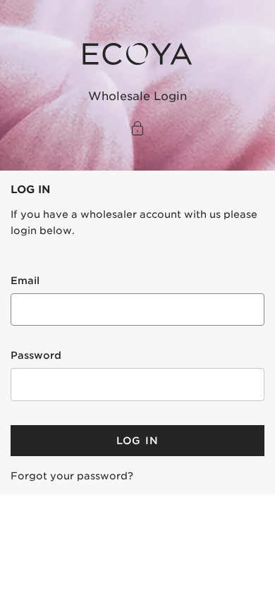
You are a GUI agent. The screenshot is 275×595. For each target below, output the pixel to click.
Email (25, 280)
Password (36, 355)
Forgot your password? (72, 475)
